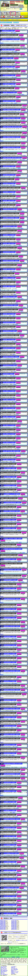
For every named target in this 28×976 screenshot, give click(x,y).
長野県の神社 (3, 929)
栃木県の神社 (14, 923)
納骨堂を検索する (4, 971)
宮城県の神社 (3, 921)
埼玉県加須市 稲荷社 (8, 66)
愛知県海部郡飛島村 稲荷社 (11, 774)
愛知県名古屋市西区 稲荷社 (11, 721)
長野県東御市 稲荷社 (10, 544)
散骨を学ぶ (2, 972)
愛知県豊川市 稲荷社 (10, 653)
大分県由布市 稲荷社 (10, 909)
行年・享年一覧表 (4, 968)
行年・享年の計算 (14, 968)
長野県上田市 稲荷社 (10, 507)
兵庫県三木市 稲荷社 (10, 802)
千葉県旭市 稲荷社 (9, 88)
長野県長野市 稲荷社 (10, 519)
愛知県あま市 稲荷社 (10, 681)
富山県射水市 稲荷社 (9, 442)
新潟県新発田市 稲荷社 (10, 230)
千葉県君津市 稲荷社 (9, 75)
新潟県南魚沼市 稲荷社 (10, 331)
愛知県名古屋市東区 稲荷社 (11, 622)
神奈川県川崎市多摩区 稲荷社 (12, 143)
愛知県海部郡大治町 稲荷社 (11, 630)
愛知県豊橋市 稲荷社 (10, 713)
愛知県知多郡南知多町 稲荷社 (12, 694)
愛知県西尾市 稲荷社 (10, 617)
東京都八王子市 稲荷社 (10, 92)
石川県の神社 (14, 927)
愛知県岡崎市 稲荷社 (10, 636)
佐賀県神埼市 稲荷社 (10, 823)
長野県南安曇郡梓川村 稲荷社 (12, 575)
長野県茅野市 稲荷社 (10, 588)
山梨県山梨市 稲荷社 (10, 489)
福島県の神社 (14, 922)
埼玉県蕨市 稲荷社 (8, 58)
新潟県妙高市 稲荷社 (9, 292)
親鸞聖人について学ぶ (15, 971)
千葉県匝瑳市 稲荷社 (9, 79)
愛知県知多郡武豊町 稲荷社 (11, 769)
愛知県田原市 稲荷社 (10, 605)
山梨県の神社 (14, 928)
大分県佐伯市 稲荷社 (10, 832)
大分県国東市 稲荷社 (10, 845)
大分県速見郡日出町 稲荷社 (11, 866)
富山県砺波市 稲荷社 (9, 378)
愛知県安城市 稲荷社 (10, 641)
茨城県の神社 (3, 923)
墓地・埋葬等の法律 (4, 970)
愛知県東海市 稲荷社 (10, 700)
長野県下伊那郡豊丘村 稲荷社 (12, 532)
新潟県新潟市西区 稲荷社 (10, 305)
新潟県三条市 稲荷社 (9, 269)
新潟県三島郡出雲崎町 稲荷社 (12, 187)
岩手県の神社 (14, 920)
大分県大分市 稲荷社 (10, 879)
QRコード (18, 936)
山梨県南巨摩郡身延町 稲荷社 (12, 502)
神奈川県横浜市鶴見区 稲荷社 (12, 109)
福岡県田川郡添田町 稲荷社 (11, 819)
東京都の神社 (14, 925)
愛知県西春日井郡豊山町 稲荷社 (13, 763)
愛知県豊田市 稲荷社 (10, 613)
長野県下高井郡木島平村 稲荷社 (13, 549)
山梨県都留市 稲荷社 (10, 485)
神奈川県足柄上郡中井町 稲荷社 (12, 105)
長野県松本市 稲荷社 (10, 524)
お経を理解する (13, 966)
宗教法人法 (13, 967)
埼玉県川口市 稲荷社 (8, 62)
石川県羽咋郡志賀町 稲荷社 (11, 472)
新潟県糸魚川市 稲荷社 (10, 209)
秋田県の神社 (14, 921)
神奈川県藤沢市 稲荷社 (10, 153)
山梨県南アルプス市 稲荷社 (11, 494)
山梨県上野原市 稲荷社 (10, 498)
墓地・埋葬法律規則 (14, 969)
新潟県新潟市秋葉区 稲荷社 (11, 213)
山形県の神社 (3, 922)
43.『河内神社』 (8, 16)
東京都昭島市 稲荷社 (9, 97)
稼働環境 (13, 957)
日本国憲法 (13, 973)
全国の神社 (16, 22)
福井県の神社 (3, 928)
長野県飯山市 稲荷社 (10, 584)
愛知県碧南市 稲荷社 (10, 609)
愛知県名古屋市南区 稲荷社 (11, 592)
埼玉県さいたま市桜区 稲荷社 (11, 45)
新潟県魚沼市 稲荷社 (9, 183)
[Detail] (17, 30)
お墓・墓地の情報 (4, 966)
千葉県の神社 (3, 925)
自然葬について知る (14, 972)
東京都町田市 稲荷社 (9, 101)
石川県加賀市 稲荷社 (10, 477)
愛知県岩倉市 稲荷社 (10, 677)
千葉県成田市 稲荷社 (9, 84)
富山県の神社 (3, 927)
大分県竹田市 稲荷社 (10, 836)
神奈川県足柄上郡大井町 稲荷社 (12, 127)
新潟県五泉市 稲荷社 (9, 369)
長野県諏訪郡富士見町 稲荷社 (12, 569)
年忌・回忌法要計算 (4, 974)
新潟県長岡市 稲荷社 (9, 166)
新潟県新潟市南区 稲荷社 (10, 256)
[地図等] (14, 32)
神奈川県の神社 (3, 926)
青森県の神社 (3, 920)
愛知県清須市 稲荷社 (10, 649)
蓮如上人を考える (4, 969)
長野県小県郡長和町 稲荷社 (11, 511)
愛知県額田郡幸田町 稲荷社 (11, 599)
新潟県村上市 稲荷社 (9, 192)
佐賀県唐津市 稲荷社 (10, 827)
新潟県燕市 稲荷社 (9, 179)
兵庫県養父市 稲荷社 (10, 810)
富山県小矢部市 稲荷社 (10, 421)
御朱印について (13, 970)
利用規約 (18, 957)
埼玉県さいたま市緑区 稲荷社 (11, 39)
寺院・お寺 (2, 973)
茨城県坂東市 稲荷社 (8, 30)
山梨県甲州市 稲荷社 (10, 481)
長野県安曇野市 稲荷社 (10, 555)
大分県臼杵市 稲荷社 (10, 875)
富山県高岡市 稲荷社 (9, 382)
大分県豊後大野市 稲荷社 (11, 853)
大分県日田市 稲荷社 (10, 892)
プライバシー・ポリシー (6, 957)
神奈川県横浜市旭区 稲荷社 (11, 114)
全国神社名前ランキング (6, 22)
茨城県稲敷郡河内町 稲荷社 (10, 35)
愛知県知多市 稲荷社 (10, 744)
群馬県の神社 (3, 924)
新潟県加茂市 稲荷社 (9, 175)
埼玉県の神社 (14, 924)
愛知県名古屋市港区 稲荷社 (11, 685)
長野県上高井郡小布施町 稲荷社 (13, 538)
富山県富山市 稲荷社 (9, 386)
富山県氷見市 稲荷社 (9, 408)
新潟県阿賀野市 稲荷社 (10, 162)
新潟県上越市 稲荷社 (9, 196)
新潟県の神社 (14, 926)
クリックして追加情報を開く (8, 964)
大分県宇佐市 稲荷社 (10, 870)
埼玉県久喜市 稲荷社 (8, 49)
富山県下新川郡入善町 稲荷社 (12, 451)
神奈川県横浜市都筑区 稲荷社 (12, 118)
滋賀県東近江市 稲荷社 (10, 797)
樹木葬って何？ (3, 967)
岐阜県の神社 (14, 929)
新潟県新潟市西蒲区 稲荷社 (11, 218)
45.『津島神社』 (16, 16)
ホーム (21, 8)
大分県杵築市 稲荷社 (10, 840)
